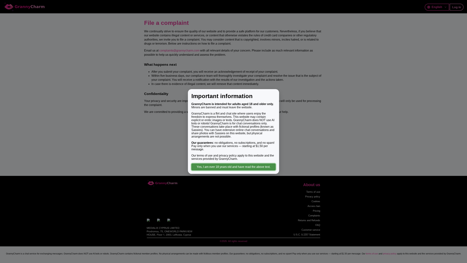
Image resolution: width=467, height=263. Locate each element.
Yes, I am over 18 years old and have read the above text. (233, 166)
